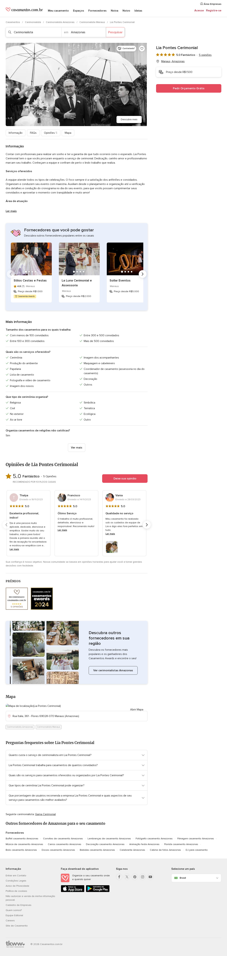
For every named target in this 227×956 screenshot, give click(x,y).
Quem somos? (14, 910)
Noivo (126, 10)
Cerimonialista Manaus (92, 22)
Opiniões (50, 133)
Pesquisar (115, 32)
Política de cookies (16, 891)
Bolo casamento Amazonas (21, 849)
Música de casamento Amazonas (24, 844)
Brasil (183, 877)
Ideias (138, 10)
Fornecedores (97, 10)
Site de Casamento (17, 925)
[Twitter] (127, 877)
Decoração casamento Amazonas (105, 844)
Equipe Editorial (14, 915)
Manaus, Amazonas (173, 61)
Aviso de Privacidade (17, 885)
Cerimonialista (33, 22)
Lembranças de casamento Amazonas (109, 838)
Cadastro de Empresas (18, 905)
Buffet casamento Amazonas (22, 838)
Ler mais (11, 211)
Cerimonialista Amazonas (60, 22)
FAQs (33, 133)
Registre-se (213, 10)
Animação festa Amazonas (144, 844)
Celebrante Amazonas (132, 849)
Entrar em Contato (16, 875)
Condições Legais (16, 880)
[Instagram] (142, 877)
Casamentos (13, 22)
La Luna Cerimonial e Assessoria (77, 282)
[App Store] (72, 891)
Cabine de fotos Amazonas (165, 849)
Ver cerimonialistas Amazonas (113, 670)
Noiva (114, 10)
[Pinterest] (135, 877)
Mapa (68, 133)
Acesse (199, 10)
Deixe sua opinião (125, 478)
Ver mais (76, 447)
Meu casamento (58, 10)
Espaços (78, 10)
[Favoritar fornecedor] (142, 48)
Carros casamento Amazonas (64, 844)
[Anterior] (11, 274)
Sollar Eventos (120, 280)
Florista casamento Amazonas (181, 844)
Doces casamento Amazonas (58, 849)
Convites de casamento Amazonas (63, 838)
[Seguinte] (142, 274)
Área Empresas (212, 4)
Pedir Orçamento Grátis (188, 88)
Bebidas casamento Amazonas (97, 849)
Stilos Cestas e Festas (30, 280)
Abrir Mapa (136, 709)
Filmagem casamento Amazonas (195, 838)
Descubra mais (129, 119)
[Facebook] (119, 877)
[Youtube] (150, 877)
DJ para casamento (197, 849)
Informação (16, 133)
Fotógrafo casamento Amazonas (154, 838)
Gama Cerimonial (45, 814)
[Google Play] (97, 891)
